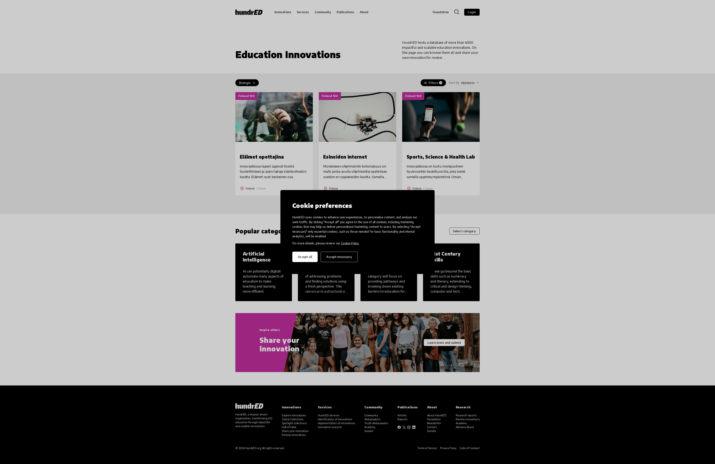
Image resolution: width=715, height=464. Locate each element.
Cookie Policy (350, 243)
